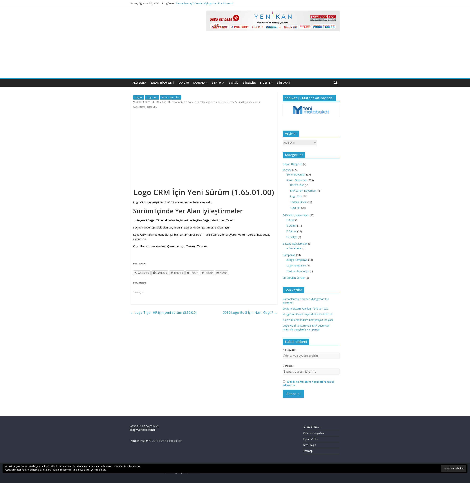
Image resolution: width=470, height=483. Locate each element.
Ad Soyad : (289, 350)
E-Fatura (291, 231)
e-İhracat (283, 82)
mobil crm (228, 102)
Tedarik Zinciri (298, 202)
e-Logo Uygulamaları (295, 243)
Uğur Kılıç (161, 102)
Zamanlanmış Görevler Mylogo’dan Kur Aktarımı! (204, 3)
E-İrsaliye (291, 237)
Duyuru (183, 82)
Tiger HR (295, 207)
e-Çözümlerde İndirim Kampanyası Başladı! (308, 320)
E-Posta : (288, 365)
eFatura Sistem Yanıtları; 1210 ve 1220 (305, 308)
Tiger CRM (152, 106)
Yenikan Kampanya (297, 271)
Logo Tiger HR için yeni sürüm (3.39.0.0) (163, 312)
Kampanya (200, 82)
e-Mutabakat (294, 248)
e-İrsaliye (249, 82)
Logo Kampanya (296, 265)
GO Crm (188, 102)
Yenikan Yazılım (139, 440)
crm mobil (177, 102)
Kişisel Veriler (310, 439)
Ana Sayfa (139, 82)
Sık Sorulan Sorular (294, 277)
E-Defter (291, 225)
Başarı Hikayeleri (162, 82)
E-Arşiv (290, 220)
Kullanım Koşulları (313, 433)
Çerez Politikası (98, 469)
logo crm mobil (214, 102)
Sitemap (308, 451)
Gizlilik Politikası (312, 427)
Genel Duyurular (296, 174)
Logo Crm (152, 97)
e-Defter (266, 82)
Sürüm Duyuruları (171, 97)
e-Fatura (218, 82)
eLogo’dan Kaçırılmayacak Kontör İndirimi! (307, 314)
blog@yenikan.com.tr (142, 429)
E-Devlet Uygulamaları (296, 215)
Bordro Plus (297, 185)
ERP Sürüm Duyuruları (303, 190)
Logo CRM (199, 102)
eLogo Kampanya (297, 259)
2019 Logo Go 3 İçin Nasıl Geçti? (250, 312)
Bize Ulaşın (309, 445)
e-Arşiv (233, 82)
